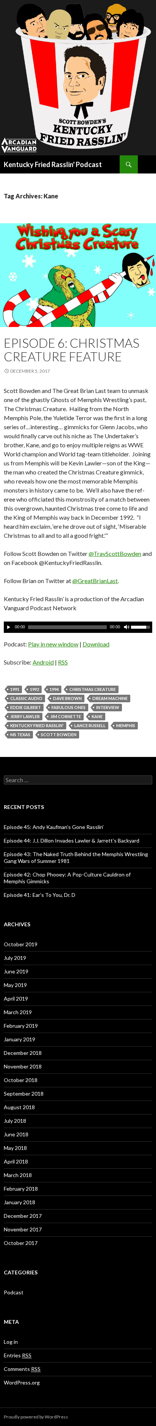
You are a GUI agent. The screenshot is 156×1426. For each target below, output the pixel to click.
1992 (34, 689)
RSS (63, 662)
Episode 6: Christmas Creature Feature (71, 349)
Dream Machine (110, 698)
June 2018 (16, 1134)
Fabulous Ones (68, 707)
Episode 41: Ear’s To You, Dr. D (39, 895)
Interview (107, 707)
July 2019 (15, 958)
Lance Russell (90, 725)
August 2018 (19, 1107)
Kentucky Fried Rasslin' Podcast (53, 164)
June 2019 (16, 971)
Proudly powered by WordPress (36, 1417)
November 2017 (23, 1229)
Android (43, 662)
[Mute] (126, 627)
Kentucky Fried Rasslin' (37, 725)
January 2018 (19, 1202)
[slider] (141, 626)
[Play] (9, 627)
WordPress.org (22, 1382)
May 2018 (15, 1148)
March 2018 (18, 1175)
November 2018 (23, 1066)
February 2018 (21, 1188)
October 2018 (20, 1080)
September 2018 (24, 1093)
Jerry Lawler (25, 716)
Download (96, 644)
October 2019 (20, 944)
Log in (11, 1342)
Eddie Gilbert (25, 707)
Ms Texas (20, 734)
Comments (22, 1369)
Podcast (13, 1292)
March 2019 (18, 1012)
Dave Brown (67, 698)
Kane (97, 716)
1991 (14, 689)
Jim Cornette (65, 716)
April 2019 (16, 998)
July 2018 (15, 1120)
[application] (78, 627)
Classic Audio (26, 698)
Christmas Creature (92, 689)
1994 (54, 689)
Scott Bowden (58, 734)
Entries (17, 1355)
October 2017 (20, 1243)
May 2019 (15, 985)
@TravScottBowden (115, 553)
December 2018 (23, 1053)
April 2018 (16, 1161)
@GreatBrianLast (95, 580)
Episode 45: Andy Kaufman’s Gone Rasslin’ (54, 827)
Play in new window (53, 644)
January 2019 (19, 1039)
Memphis (125, 725)
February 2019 (21, 1025)
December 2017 (23, 1216)
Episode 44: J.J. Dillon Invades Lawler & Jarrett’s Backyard (71, 840)
